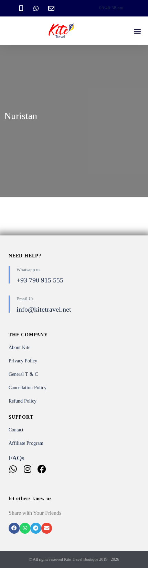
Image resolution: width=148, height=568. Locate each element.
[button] (137, 30)
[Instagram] (27, 469)
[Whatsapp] (13, 469)
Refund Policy (22, 401)
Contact (16, 429)
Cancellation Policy (27, 387)
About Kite (19, 347)
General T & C (23, 374)
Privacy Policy (23, 360)
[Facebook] (42, 469)
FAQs (16, 458)
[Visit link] (74, 479)
